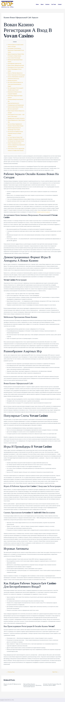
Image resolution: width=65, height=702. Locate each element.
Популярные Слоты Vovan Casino (15, 67)
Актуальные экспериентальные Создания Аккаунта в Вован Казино (15, 133)
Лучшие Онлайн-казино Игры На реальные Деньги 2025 (52, 684)
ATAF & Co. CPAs (7, 7)
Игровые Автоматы (12, 80)
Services (47, 4)
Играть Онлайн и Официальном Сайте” (12, 684)
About (42, 4)
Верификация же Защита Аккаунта (16, 118)
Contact (59, 4)
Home (37, 4)
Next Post (55, 672)
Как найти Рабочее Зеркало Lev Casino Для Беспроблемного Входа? (15, 84)
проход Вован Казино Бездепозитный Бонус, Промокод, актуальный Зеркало (32, 685)
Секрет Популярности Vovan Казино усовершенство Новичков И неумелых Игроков (16, 144)
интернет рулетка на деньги (43, 212)
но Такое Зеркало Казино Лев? (15, 137)
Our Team (53, 4)
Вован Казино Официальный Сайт (16, 65)
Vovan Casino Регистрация (14, 57)
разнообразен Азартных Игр (14, 63)
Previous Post (10, 672)
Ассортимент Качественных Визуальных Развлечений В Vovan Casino (16, 50)
